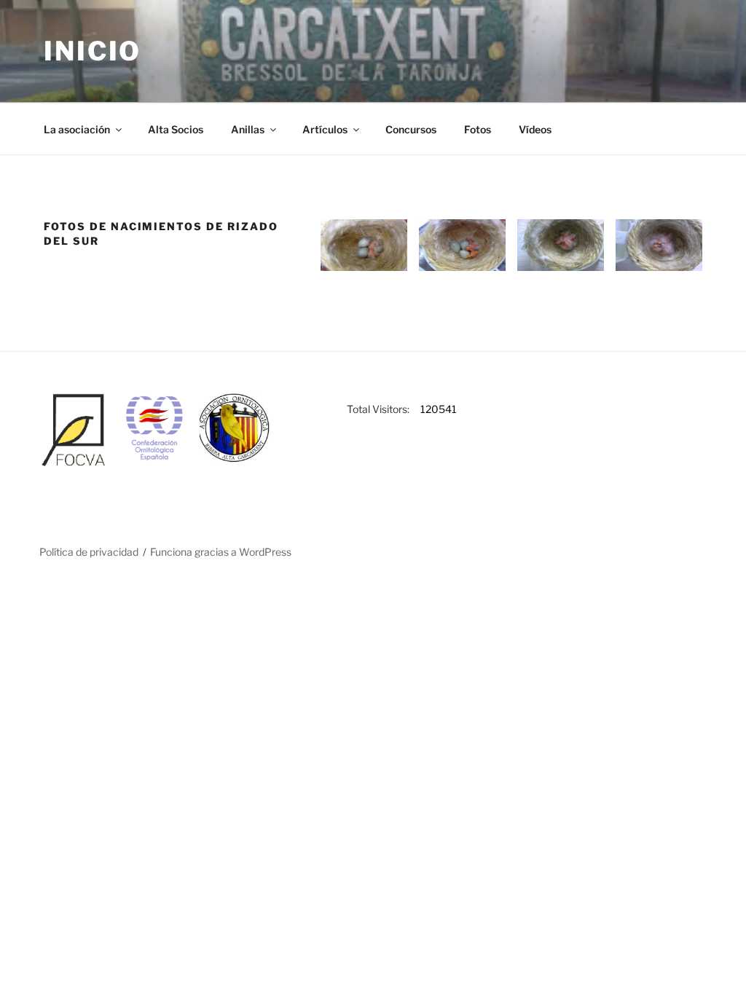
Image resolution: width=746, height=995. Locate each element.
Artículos (325, 129)
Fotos (477, 129)
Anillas (247, 129)
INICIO (92, 51)
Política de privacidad (88, 552)
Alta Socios (175, 129)
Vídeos (535, 129)
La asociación (77, 129)
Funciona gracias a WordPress (220, 552)
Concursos (410, 129)
